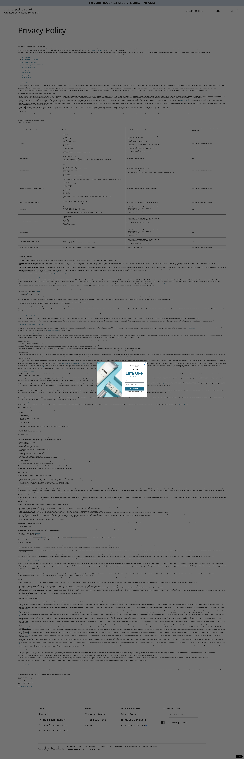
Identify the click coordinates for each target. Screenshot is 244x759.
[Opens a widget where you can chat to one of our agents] (239, 756)
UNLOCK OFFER (134, 388)
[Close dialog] (145, 364)
